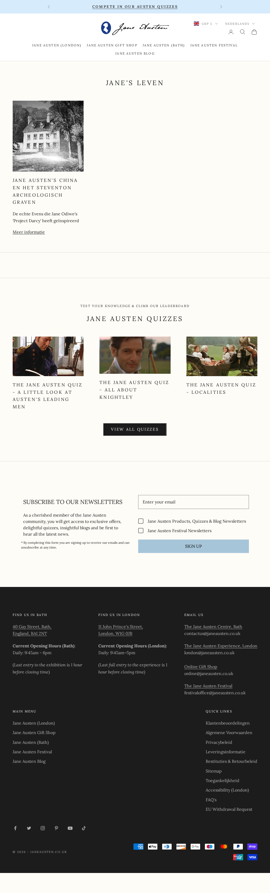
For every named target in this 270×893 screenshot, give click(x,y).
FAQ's (211, 799)
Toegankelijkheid (222, 780)
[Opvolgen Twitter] (29, 828)
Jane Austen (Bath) (164, 45)
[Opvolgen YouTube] (70, 828)
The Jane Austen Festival (208, 685)
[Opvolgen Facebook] (15, 828)
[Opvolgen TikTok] (83, 828)
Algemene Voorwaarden (229, 732)
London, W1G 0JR (115, 633)
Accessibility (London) (227, 790)
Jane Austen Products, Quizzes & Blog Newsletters (197, 520)
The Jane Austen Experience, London (220, 645)
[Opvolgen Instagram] (42, 828)
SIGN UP (193, 546)
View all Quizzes (135, 429)
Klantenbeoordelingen (228, 723)
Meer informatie (29, 232)
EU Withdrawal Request (229, 809)
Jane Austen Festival (214, 45)
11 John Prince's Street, (120, 626)
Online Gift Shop (200, 666)
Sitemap (214, 771)
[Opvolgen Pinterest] (56, 828)
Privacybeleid (219, 742)
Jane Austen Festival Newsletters (179, 530)
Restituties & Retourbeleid (231, 761)
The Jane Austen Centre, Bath (213, 626)
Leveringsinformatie (225, 751)
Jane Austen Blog (135, 53)
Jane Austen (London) (56, 45)
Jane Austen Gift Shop (112, 45)
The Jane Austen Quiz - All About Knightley (134, 390)
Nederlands (237, 24)
